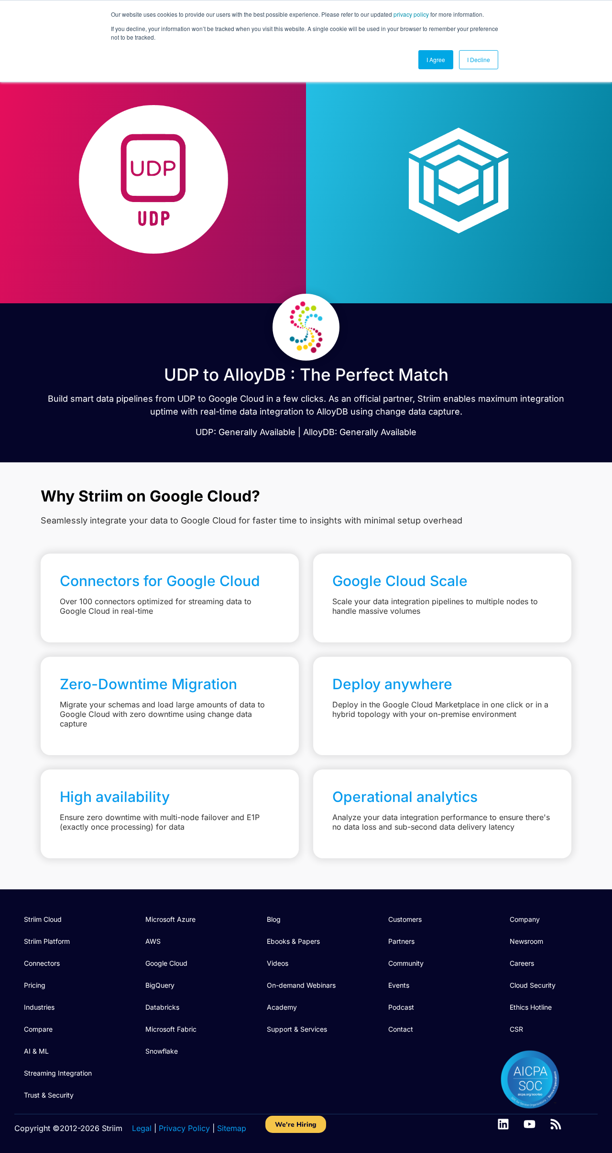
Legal (142, 1128)
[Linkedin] (503, 1124)
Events (398, 985)
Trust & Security (49, 1095)
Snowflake (161, 1051)
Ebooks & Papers (293, 941)
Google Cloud (166, 963)
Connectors (42, 963)
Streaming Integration (58, 1073)
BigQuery (160, 985)
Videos (277, 963)
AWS (153, 941)
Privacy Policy (184, 1128)
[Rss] (555, 1124)
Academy (282, 1007)
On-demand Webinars (301, 985)
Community (406, 963)
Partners (401, 941)
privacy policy (411, 14)
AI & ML (36, 1051)
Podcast (401, 1007)
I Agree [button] (435, 59)
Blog (274, 919)
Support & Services (297, 1029)
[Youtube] (529, 1124)
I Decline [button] (478, 59)
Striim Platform (47, 941)
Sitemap (231, 1128)
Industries (39, 1007)
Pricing (34, 985)
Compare (38, 1029)
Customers (405, 919)
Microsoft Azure (170, 919)
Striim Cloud (43, 919)
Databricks (162, 1007)
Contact (400, 1029)
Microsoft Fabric (171, 1029)
